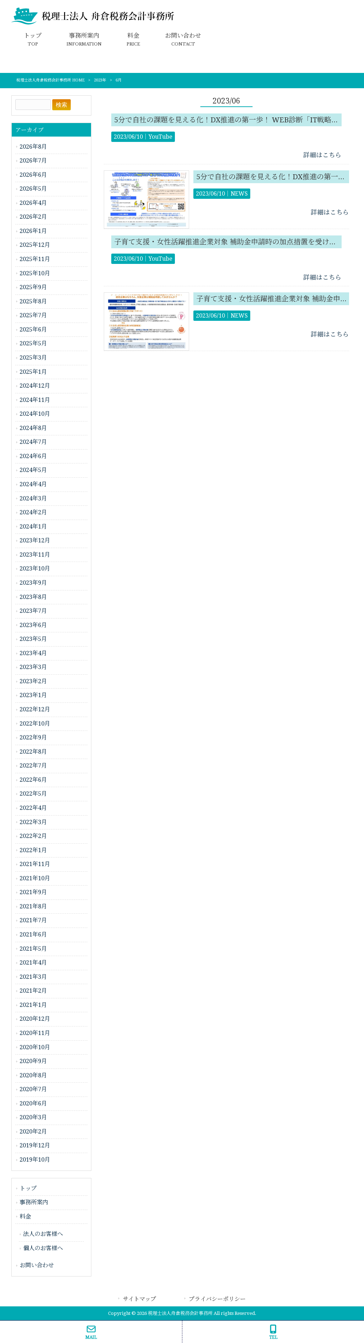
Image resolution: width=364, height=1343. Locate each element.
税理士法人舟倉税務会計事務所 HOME (50, 80)
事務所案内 (34, 1202)
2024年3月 (33, 498)
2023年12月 (35, 540)
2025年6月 (33, 329)
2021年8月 (33, 906)
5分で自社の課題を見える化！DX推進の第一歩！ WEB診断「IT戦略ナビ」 (233, 120)
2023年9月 (33, 582)
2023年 (100, 80)
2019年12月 (35, 1145)
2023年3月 (33, 667)
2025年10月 (35, 273)
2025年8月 (33, 301)
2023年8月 (33, 597)
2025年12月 (35, 244)
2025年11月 (35, 259)
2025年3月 (33, 357)
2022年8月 (33, 751)
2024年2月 (33, 512)
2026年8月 (33, 146)
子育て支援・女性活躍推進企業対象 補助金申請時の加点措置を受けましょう (236, 242)
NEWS (239, 193)
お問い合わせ (37, 1265)
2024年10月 (35, 413)
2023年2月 (33, 681)
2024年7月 (33, 442)
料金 (25, 1216)
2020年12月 (35, 1018)
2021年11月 (35, 864)
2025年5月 (33, 343)
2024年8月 (33, 428)
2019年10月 (35, 1159)
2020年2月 (33, 1131)
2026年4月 (33, 203)
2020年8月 (33, 1075)
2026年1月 (33, 231)
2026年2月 (33, 216)
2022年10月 (35, 723)
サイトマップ (139, 1299)
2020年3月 (33, 1117)
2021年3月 (33, 976)
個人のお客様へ (43, 1248)
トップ (28, 1188)
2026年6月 (33, 174)
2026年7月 (33, 160)
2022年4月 (33, 808)
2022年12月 (35, 709)
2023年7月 (33, 610)
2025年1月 (33, 371)
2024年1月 (33, 526)
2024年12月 (35, 385)
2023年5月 (33, 639)
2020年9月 (33, 1061)
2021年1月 (33, 1005)
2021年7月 (33, 920)
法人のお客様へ (43, 1234)
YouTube (160, 136)
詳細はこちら (322, 155)
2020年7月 (33, 1089)
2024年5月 (33, 470)
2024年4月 (33, 484)
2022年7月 (33, 765)
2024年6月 (33, 456)
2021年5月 (33, 948)
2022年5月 (33, 793)
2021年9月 (33, 892)
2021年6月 (33, 934)
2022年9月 (33, 737)
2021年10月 (35, 878)
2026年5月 (33, 188)
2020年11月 (35, 1033)
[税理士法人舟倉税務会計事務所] (93, 22)
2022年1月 (33, 850)
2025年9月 (33, 287)
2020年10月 (35, 1047)
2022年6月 (33, 779)
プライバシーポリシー (217, 1299)
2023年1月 (33, 695)
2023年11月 (35, 554)
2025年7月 (33, 315)
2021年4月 (33, 962)
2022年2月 (33, 836)
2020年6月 (33, 1103)
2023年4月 (33, 653)
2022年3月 (33, 822)
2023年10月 (35, 568)
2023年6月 (33, 625)
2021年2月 (33, 990)
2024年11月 (35, 400)
